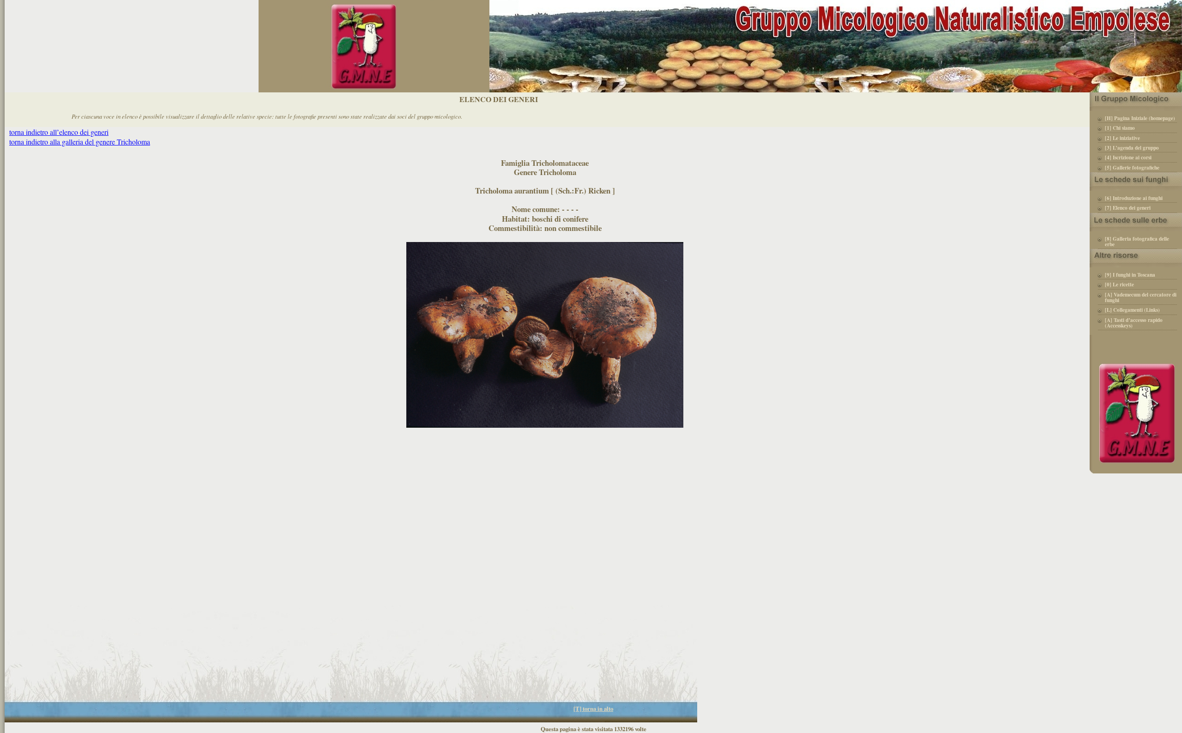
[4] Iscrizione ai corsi (1128, 158)
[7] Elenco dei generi (1128, 208)
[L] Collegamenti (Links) (1132, 310)
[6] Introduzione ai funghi (1134, 198)
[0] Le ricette (1119, 285)
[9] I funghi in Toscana (1130, 275)
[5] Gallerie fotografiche (1132, 168)
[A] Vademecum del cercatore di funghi (1140, 298)
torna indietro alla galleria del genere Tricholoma (79, 141)
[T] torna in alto (593, 708)
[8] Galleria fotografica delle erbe (1137, 242)
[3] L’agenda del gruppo (1132, 148)
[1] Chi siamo (1120, 128)
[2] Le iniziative (1122, 138)
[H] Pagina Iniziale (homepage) (1140, 118)
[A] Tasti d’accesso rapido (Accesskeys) (1134, 323)
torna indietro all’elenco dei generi (59, 132)
